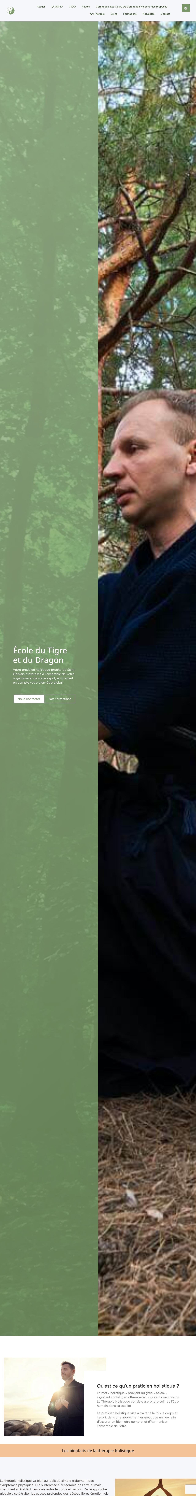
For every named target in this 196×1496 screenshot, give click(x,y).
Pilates (86, 6)
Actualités (149, 13)
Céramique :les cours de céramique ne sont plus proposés (131, 6)
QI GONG (57, 6)
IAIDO (72, 6)
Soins (114, 13)
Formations (130, 13)
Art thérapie (97, 13)
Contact (165, 13)
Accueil (41, 6)
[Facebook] (186, 8)
